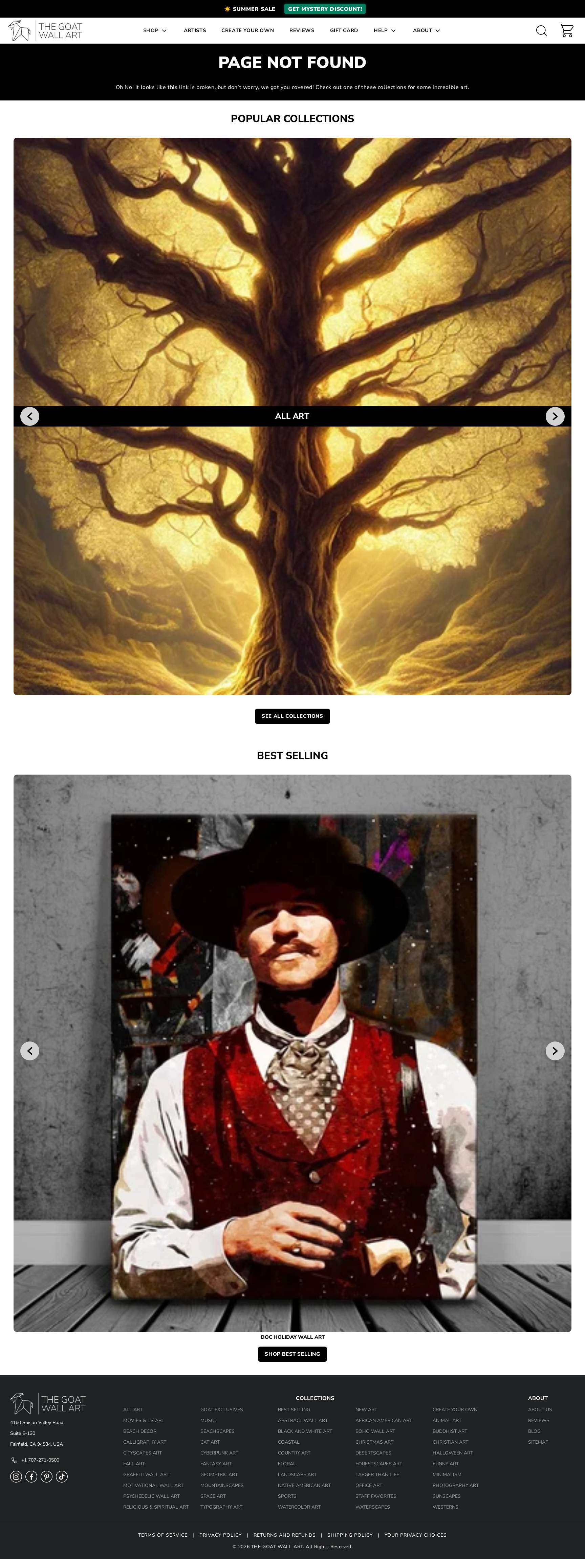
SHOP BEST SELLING (292, 1354)
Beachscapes (217, 1431)
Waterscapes (372, 1507)
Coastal (289, 1442)
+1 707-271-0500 (40, 1460)
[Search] (541, 30)
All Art (133, 1409)
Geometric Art (219, 1474)
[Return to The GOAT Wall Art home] (48, 31)
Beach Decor (139, 1431)
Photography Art (456, 1485)
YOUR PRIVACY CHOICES (416, 1535)
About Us (540, 1409)
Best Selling (294, 1409)
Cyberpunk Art (219, 1453)
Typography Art (221, 1507)
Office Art (368, 1485)
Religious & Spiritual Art (156, 1507)
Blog (534, 1431)
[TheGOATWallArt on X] (62, 1481)
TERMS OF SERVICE (163, 1535)
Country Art (294, 1453)
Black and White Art (305, 1431)
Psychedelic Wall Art (151, 1496)
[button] (292, 9)
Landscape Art (297, 1474)
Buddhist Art (450, 1431)
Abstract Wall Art (303, 1420)
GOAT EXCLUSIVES (221, 1409)
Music (207, 1420)
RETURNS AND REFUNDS (285, 1535)
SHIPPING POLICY (350, 1535)
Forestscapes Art (378, 1464)
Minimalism (447, 1474)
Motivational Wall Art (153, 1485)
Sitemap (538, 1442)
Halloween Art (453, 1453)
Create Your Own (247, 30)
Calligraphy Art (144, 1442)
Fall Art (134, 1464)
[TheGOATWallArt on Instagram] (16, 1481)
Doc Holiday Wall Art (293, 1337)
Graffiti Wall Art (146, 1474)
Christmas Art (374, 1442)
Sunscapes (447, 1496)
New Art (366, 1409)
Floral (287, 1464)
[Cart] (567, 30)
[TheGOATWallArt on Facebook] (31, 1481)
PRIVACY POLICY (220, 1535)
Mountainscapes (222, 1485)
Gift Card (344, 30)
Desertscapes (373, 1453)
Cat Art (210, 1442)
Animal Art (447, 1420)
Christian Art (450, 1442)
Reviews (301, 30)
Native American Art (304, 1485)
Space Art (213, 1496)
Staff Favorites (375, 1496)
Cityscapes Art (142, 1453)
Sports (287, 1496)
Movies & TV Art (143, 1420)
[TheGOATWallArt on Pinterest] (46, 1481)
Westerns (445, 1507)
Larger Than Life (377, 1474)
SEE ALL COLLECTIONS (292, 716)
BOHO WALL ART (375, 1431)
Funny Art (446, 1464)
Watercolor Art (299, 1507)
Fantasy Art (216, 1464)
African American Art (383, 1420)
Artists (195, 30)
